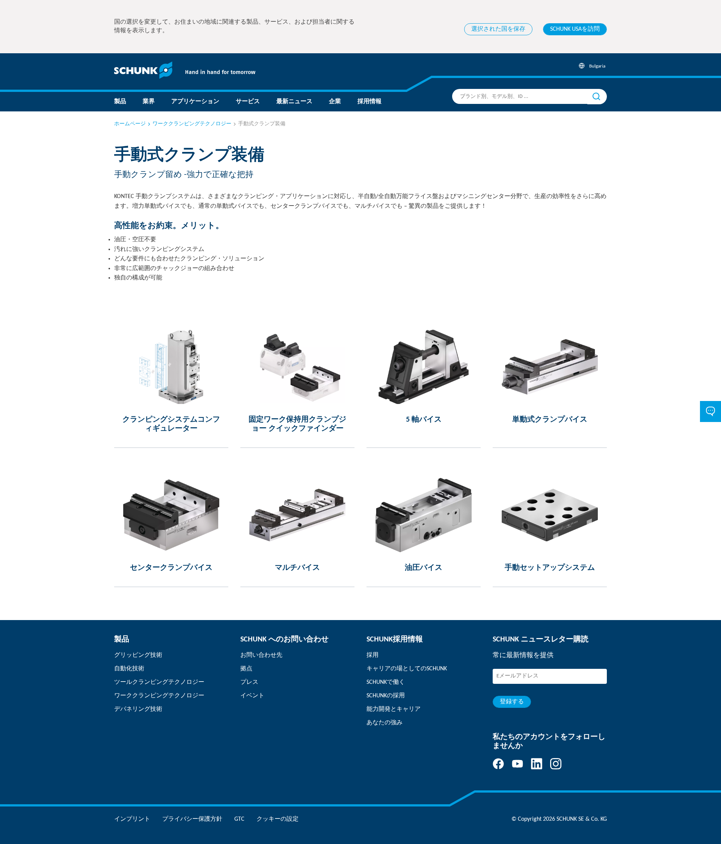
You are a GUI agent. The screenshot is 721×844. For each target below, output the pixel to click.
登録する (512, 702)
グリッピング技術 (138, 655)
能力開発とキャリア (394, 709)
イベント (252, 696)
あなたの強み (385, 723)
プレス (249, 682)
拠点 (246, 669)
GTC (239, 819)
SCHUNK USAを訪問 (575, 29)
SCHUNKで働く (386, 682)
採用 (373, 655)
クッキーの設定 (277, 819)
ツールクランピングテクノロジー (159, 682)
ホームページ (130, 124)
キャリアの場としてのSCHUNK (407, 669)
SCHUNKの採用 (386, 696)
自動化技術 (129, 669)
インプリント (132, 819)
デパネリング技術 (138, 709)
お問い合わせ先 (261, 655)
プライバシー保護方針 (192, 819)
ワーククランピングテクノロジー (191, 124)
